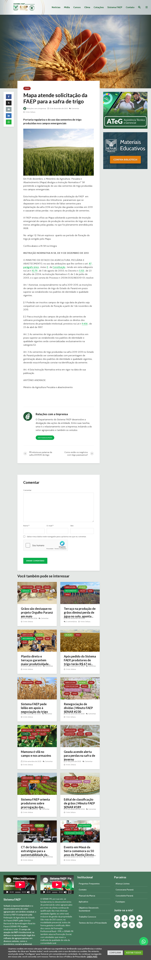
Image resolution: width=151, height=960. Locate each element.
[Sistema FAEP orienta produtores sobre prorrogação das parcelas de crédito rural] (37, 783)
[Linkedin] (132, 918)
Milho (47, 587)
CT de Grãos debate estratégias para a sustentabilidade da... (35, 851)
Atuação (82, 587)
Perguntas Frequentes (89, 883)
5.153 (81, 270)
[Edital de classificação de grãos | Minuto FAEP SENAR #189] (80, 783)
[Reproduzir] (7, 892)
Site (71, 526)
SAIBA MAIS (92, 956)
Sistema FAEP (114, 7)
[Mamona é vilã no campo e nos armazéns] (37, 735)
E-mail (50, 526)
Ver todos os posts (45, 438)
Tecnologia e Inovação (74, 833)
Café (91, 683)
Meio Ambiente (70, 591)
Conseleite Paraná (124, 895)
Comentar (75, 108)
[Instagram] (117, 918)
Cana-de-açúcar (71, 686)
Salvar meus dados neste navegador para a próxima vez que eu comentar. (56, 536)
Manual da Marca (87, 895)
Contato (130, 7)
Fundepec (120, 901)
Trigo (27, 88)
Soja (34, 591)
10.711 (34, 270)
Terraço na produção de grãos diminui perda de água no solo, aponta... (80, 612)
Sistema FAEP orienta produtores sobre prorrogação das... (35, 803)
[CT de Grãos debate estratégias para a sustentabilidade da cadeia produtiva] (37, 831)
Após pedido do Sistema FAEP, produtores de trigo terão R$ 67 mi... (80, 660)
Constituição (59, 267)
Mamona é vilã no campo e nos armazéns (36, 753)
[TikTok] (117, 925)
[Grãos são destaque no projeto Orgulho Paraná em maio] (37, 592)
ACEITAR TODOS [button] (133, 952)
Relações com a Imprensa (36, 108)
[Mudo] (28, 892)
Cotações (99, 7)
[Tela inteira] (33, 892)
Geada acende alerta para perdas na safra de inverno (79, 755)
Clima (87, 7)
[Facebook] (125, 918)
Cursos (77, 7)
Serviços (26, 591)
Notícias (56, 7)
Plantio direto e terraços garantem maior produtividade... (35, 660)
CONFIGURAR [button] (115, 952)
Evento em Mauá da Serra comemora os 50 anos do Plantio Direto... (80, 851)
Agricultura (27, 587)
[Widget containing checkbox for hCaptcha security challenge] (45, 545)
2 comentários (71, 622)
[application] (20, 884)
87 (90, 263)
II (47, 267)
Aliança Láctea (122, 883)
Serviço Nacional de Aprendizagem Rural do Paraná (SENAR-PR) (19, 923)
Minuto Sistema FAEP (73, 690)
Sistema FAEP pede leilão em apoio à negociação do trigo (34, 707)
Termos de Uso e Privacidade (93, 922)
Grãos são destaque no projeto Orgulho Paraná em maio (37, 612)
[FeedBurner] (139, 925)
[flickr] (125, 925)
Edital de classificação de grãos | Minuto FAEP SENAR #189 (79, 803)
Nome (26, 526)
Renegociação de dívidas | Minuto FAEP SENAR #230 (78, 707)
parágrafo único (31, 267)
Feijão (38, 587)
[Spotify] (132, 925)
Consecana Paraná (124, 889)
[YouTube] (139, 918)
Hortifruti (69, 734)
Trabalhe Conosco (87, 916)
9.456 (85, 323)
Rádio (87, 690)
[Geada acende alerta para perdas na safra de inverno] (80, 735)
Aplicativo (83, 901)
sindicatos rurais (11, 929)
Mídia (67, 7)
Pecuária (34, 782)
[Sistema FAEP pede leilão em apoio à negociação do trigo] (37, 688)
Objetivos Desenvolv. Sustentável (89, 909)
